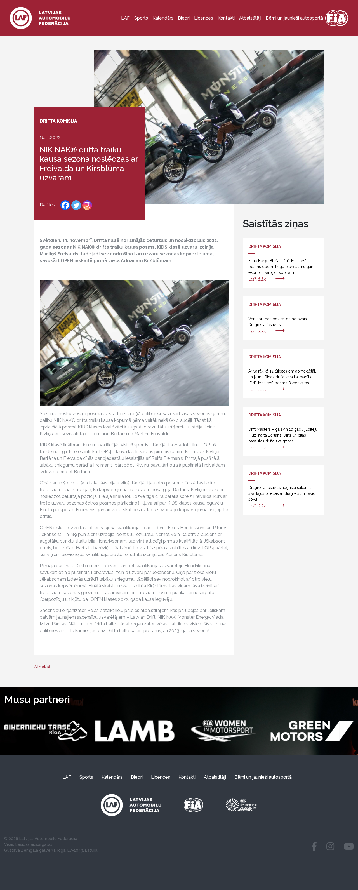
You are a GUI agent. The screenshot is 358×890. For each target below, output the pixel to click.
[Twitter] (76, 205)
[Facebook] (65, 205)
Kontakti (226, 18)
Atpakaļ (42, 667)
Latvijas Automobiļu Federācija (48, 838)
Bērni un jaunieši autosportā (294, 18)
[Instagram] (87, 205)
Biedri (184, 18)
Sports (141, 18)
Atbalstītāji (250, 18)
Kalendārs (162, 18)
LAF (125, 18)
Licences (203, 18)
